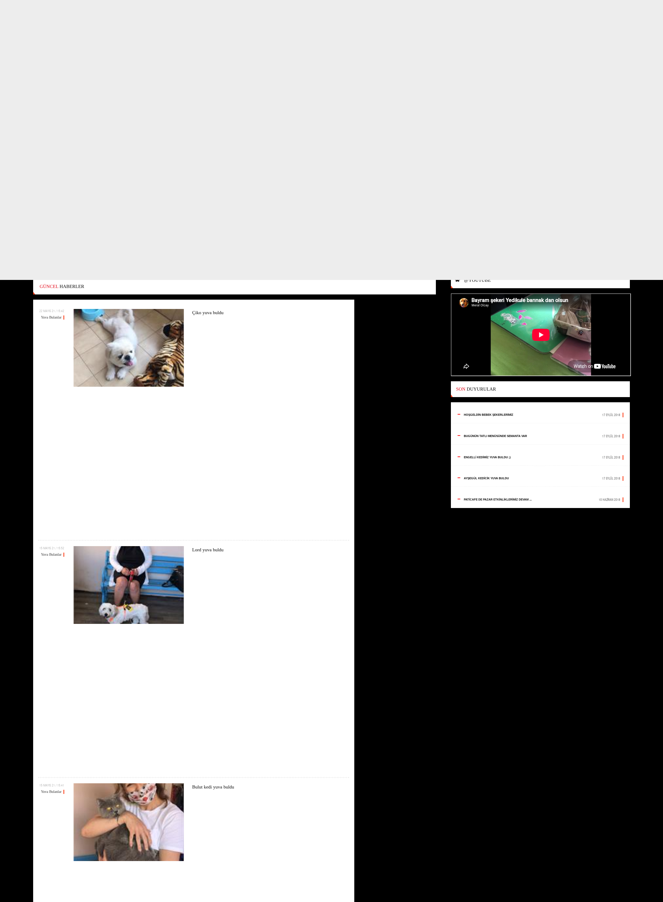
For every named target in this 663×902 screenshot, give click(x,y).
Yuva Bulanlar (51, 317)
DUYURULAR (476, 389)
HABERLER (62, 286)
